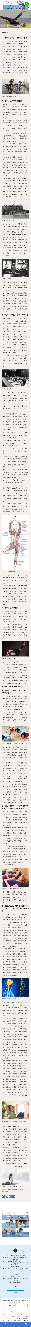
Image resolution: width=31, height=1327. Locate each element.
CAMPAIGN (25, 1320)
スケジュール (13, 1316)
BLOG (7, 1320)
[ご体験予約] (27, 4)
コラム (21, 1314)
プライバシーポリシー (16, 1320)
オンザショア (9, 1314)
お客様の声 (18, 1318)
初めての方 (11, 1318)
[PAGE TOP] (15, 1242)
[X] (15, 1287)
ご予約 (15, 1292)
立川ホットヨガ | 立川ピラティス (12, 1312)
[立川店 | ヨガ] (15, 1250)
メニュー (16, 1314)
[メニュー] (28, 7)
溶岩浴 (19, 1316)
